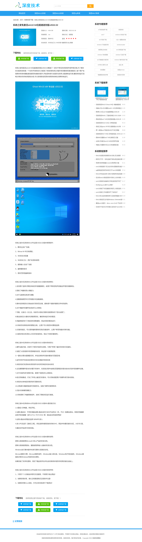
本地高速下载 (25, 58)
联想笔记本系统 (102, 49)
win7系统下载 (103, 39)
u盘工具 (121, 64)
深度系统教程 (96, 538)
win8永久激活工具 (103, 64)
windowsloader (121, 44)
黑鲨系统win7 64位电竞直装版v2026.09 (108, 119)
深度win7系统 (94, 13)
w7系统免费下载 (102, 29)
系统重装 (102, 70)
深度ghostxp (120, 70)
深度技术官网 (121, 75)
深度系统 (120, 29)
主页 (21, 20)
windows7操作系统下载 (120, 59)
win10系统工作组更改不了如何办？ (107, 192)
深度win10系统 (58, 13)
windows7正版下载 (121, 54)
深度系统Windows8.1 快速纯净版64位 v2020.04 (122, 98)
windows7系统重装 (103, 54)
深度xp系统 (76, 13)
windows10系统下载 (120, 34)
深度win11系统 (39, 13)
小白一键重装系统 (121, 39)
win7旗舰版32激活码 (102, 59)
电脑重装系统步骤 (103, 75)
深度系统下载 (28, 20)
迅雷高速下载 (42, 58)
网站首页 (22, 13)
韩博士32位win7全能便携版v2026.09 (107, 112)
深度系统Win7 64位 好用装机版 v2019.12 (109, 134)
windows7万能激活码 (103, 44)
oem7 (102, 34)
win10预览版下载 (121, 49)
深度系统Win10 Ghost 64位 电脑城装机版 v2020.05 (101, 99)
